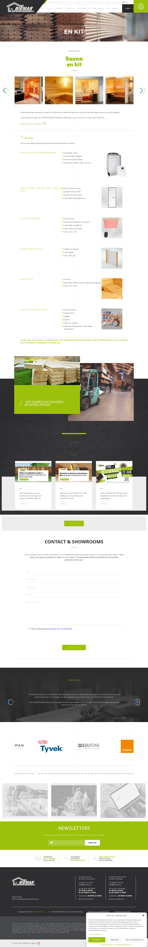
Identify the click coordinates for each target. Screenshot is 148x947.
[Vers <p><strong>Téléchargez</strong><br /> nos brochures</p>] (25, 800)
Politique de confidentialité (123, 944)
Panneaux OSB (63, 932)
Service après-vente (112, 2)
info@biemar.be (85, 885)
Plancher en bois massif (21, 926)
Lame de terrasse (48, 924)
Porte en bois (17, 924)
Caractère (39, 943)
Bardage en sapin (19, 930)
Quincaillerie (17, 928)
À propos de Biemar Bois (55, 2)
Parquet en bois (63, 924)
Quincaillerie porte (31, 928)
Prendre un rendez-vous (93, 2)
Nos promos (81, 8)
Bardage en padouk (48, 928)
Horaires (78, 2)
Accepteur (97, 940)
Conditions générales (122, 912)
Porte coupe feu (67, 926)
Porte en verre (81, 926)
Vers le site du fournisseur (31, 124)
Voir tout (74, 523)
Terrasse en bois (77, 928)
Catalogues (70, 8)
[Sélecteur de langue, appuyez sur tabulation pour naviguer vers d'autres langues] (125, 2)
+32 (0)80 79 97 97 (116, 883)
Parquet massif (53, 926)
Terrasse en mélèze (53, 930)
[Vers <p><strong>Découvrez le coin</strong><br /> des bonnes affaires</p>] (74, 800)
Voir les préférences (134, 940)
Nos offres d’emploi (96, 8)
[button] (143, 915)
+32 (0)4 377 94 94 (86, 883)
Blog (108, 8)
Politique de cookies (106, 944)
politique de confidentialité (60, 629)
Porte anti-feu (63, 928)
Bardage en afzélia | (71, 930)
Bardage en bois (39, 926)
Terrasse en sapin (48, 932)
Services (60, 8)
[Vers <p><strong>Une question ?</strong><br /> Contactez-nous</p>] (123, 800)
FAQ (69, 2)
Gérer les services (94, 934)
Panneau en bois (32, 924)
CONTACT (115, 8)
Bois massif (35, 932)
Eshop (128, 8)
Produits (49, 8)
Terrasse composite (36, 930)
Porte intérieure (78, 924)
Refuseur (115, 940)
